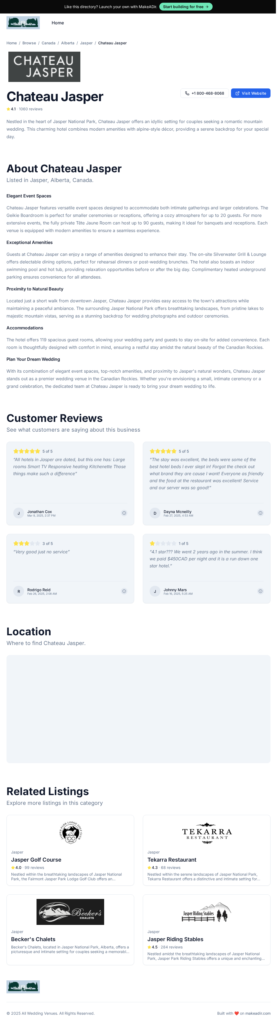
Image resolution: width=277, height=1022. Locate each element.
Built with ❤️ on (244, 1013)
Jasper (86, 43)
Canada (48, 43)
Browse (29, 43)
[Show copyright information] (124, 513)
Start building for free (183, 6)
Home (58, 22)
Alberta (67, 43)
